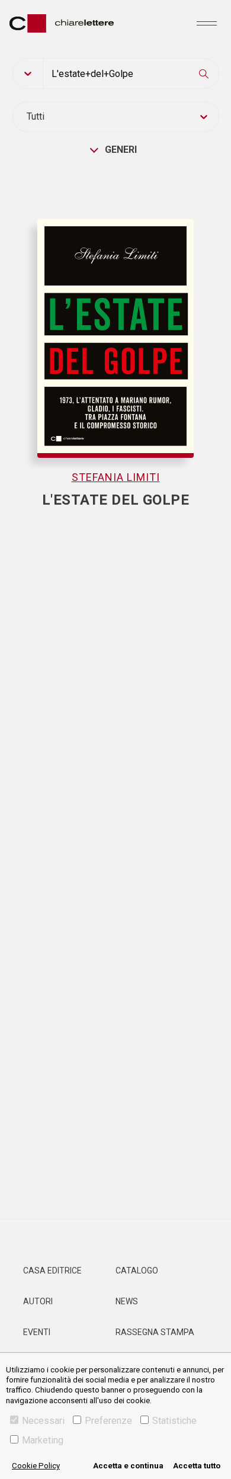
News (127, 1301)
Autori (38, 1301)
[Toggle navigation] (206, 23)
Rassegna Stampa (155, 1332)
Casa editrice (52, 1270)
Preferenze (108, 1420)
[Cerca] (204, 73)
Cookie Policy (36, 1465)
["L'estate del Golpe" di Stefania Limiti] (115, 320)
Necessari (43, 1420)
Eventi (36, 1332)
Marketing (42, 1440)
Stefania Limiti (116, 477)
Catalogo (137, 1270)
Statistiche (174, 1420)
